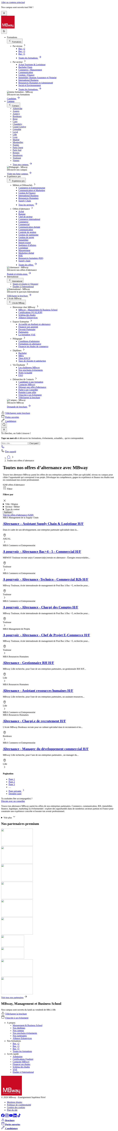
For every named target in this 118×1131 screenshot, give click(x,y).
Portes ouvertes (12, 417)
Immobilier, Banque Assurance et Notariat (37, 77)
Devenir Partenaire (26, 329)
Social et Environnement (29, 85)
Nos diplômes (19, 1028)
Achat (21, 211)
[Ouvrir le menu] (4, 31)
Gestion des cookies (16, 1107)
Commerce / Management (30, 70)
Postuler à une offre (27, 392)
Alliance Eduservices (28, 317)
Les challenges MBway (29, 367)
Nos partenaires (20, 1035)
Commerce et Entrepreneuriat (31, 188)
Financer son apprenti (28, 327)
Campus (10, 101)
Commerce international (29, 219)
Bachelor (22, 353)
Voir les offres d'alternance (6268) (18, 515)
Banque (21, 214)
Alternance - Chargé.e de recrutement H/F (34, 721)
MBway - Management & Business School (37, 310)
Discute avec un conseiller (13, 801)
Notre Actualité (25, 372)
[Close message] (4, 13)
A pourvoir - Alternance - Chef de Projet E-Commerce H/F (46, 635)
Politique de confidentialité (19, 1105)
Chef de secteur (25, 216)
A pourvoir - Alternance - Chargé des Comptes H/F (40, 607)
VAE (15, 1069)
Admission (17, 1056)
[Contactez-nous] (3, 447)
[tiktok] (19, 1116)
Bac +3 (21, 51)
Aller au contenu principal (13, 2)
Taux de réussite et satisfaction (32, 361)
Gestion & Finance (27, 193)
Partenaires (23, 332)
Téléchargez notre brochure (17, 413)
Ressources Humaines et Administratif (35, 83)
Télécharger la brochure (29, 397)
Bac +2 (21, 48)
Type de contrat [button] (12, 509)
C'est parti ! (34, 443)
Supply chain (24, 261)
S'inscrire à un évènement (30, 395)
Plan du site (12, 1110)
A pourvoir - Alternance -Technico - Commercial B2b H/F (45, 579)
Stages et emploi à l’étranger (25, 284)
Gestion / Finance (26, 75)
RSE (20, 255)
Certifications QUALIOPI (30, 312)
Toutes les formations (22, 1051)
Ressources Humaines (28, 198)
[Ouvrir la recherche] (4, 425)
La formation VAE (26, 334)
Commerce (23, 222)
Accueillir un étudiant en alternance (34, 324)
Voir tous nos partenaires (12, 997)
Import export (24, 242)
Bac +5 (21, 54)
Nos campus (18, 1030)
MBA (21, 355)
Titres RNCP (24, 358)
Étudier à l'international (23, 286)
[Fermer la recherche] (4, 429)
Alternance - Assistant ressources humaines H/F (38, 690)
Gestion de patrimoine (28, 235)
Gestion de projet (26, 237)
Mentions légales (14, 1102)
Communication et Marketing (31, 190)
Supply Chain (24, 201)
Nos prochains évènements (30, 370)
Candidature (10, 421)
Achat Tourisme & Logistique (31, 64)
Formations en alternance (29, 344)
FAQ (20, 375)
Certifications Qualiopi (23, 1059)
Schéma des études (27, 315)
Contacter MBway (26, 384)
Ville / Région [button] (11, 504)
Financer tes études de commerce (33, 346)
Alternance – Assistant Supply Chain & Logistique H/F (43, 524)
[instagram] (7, 1116)
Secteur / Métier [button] (12, 506)
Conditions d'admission (29, 341)
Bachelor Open (25, 67)
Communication (25, 72)
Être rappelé (10, 451)
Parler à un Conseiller (28, 389)
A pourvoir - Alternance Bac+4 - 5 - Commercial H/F (42, 551)
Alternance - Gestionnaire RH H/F (28, 663)
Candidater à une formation (30, 382)
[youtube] (11, 1116)
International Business (28, 80)
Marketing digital (26, 253)
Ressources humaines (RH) (30, 258)
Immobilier (23, 240)
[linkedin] (15, 1116)
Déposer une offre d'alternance (32, 387)
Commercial (23, 224)
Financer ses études (21, 1064)
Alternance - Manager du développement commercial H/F (46, 749)
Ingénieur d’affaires (27, 245)
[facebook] (3, 1116)
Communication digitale (29, 227)
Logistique (23, 248)
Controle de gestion (27, 232)
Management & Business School (27, 1025)
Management (24, 250)
